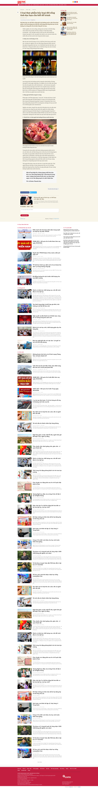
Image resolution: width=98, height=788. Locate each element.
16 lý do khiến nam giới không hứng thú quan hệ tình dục (72, 13)
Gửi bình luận (24, 215)
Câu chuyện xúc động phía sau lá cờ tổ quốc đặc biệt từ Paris (47, 483)
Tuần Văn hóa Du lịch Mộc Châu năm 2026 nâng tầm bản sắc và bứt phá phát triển (47, 366)
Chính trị (39, 319)
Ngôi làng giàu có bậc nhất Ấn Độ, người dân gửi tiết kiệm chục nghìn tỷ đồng (47, 435)
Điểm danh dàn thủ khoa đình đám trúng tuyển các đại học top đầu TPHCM (46, 230)
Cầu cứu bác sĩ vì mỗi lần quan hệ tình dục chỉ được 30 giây (72, 28)
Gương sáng (38, 555)
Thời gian (51, 218)
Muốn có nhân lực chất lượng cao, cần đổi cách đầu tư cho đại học (47, 290)
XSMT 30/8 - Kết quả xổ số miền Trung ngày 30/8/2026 (45, 389)
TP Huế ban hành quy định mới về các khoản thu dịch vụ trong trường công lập (47, 265)
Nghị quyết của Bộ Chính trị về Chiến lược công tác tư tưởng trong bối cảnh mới (46, 316)
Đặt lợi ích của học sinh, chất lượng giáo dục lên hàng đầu (47, 328)
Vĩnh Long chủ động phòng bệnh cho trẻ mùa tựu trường (47, 471)
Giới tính (34, 9)
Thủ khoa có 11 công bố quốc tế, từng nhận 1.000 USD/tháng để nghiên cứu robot (47, 552)
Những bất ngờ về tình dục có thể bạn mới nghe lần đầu (45, 198)
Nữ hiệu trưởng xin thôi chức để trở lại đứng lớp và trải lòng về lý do (47, 517)
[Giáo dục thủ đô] (22, 1)
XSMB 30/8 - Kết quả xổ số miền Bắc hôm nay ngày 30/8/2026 (46, 378)
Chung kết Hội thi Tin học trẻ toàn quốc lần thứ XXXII (71, 247)
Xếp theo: (47, 218)
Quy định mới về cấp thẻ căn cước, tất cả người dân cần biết (47, 412)
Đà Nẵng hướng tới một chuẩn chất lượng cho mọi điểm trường (46, 277)
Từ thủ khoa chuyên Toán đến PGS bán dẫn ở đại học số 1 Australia (47, 563)
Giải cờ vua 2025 (73, 768)
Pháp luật (39, 403)
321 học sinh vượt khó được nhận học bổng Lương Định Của (45, 575)
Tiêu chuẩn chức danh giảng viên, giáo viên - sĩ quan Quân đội (46, 447)
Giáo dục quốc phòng (40, 449)
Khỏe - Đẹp (30, 4)
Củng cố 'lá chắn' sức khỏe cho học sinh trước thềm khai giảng (46, 540)
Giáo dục (22, 4)
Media (65, 4)
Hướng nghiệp (36, 4)
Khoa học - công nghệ (40, 425)
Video (19, 770)
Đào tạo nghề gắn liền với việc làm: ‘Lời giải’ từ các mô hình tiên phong (46, 341)
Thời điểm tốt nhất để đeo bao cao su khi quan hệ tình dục (72, 18)
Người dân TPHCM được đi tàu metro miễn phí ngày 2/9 (46, 253)
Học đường (61, 4)
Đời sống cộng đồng (53, 4)
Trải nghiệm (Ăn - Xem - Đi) (42, 369)
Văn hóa (46, 4)
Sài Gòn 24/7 (23, 770)
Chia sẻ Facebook (25, 192)
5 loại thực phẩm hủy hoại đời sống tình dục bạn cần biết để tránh (71, 33)
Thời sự (25, 4)
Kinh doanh (42, 4)
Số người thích (56, 218)
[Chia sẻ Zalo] (18, 12)
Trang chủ (22, 9)
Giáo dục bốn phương (40, 509)
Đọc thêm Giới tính (23, 224)
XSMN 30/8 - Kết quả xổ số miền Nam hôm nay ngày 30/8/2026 (46, 242)
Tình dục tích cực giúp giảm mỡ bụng (71, 23)
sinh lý (32, 206)
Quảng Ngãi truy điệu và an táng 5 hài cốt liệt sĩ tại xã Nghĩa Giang (47, 494)
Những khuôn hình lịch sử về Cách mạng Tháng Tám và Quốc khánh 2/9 (47, 355)
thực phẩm (24, 206)
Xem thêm (40, 762)
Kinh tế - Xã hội (40, 244)
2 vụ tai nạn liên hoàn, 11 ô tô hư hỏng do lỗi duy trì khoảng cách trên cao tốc (47, 401)
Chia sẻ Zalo (33, 192)
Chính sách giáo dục (41, 268)
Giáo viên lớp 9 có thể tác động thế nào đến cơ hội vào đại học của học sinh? (46, 506)
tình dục (28, 206)
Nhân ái (37, 578)
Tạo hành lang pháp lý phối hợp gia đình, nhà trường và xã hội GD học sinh (46, 305)
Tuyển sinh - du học (41, 233)
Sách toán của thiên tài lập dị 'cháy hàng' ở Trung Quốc (45, 529)
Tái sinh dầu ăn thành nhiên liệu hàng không (46, 423)
